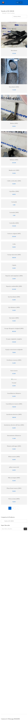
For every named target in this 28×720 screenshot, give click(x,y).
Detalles (9, 380)
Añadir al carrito (16, 380)
